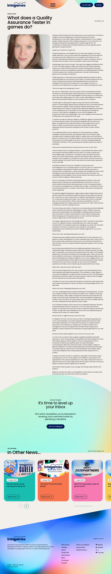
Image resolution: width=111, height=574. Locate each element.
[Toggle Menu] (53, 5)
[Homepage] (16, 5)
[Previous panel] (20, 506)
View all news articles (94, 451)
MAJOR (16, 567)
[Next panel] (26, 506)
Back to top (98, 539)
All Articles (98, 21)
